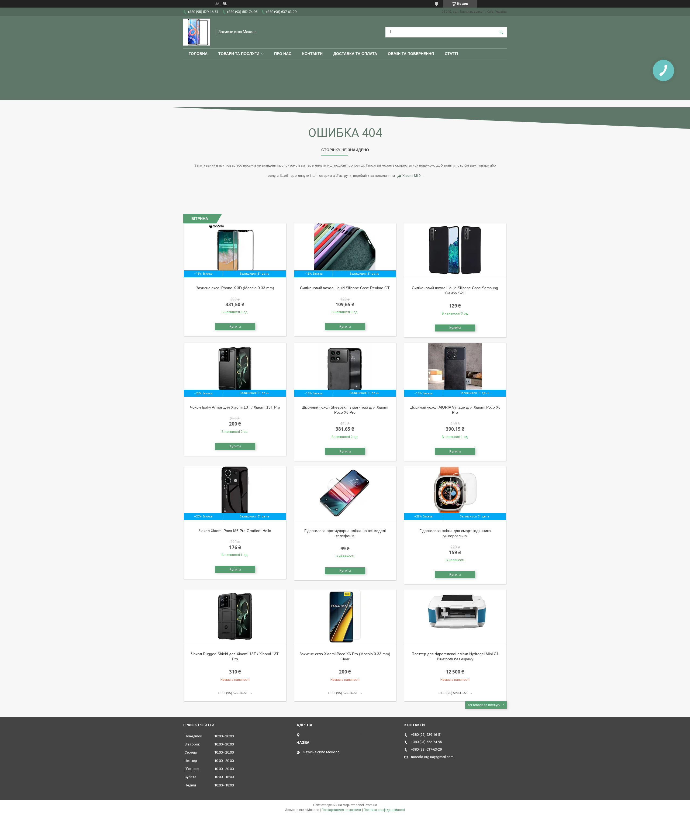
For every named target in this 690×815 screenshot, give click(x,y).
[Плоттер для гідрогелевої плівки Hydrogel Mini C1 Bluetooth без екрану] (455, 616)
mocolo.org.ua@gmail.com (432, 757)
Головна (198, 53)
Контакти (312, 53)
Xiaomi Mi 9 (411, 176)
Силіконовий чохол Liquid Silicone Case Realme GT (345, 288)
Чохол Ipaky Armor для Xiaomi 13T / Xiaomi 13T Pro (235, 407)
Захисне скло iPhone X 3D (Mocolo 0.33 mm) (235, 288)
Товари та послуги (238, 53)
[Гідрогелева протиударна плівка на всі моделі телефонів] (345, 493)
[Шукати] (501, 32)
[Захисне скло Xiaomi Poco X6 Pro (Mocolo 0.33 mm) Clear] (345, 616)
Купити (235, 326)
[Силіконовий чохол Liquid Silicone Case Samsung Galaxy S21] (455, 250)
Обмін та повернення (411, 53)
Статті (451, 53)
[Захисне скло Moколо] (196, 32)
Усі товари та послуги (484, 705)
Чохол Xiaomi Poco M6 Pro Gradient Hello (235, 531)
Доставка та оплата (355, 53)
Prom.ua (371, 805)
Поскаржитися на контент (341, 810)
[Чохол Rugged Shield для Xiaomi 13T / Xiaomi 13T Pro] (235, 616)
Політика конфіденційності (384, 810)
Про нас (282, 53)
